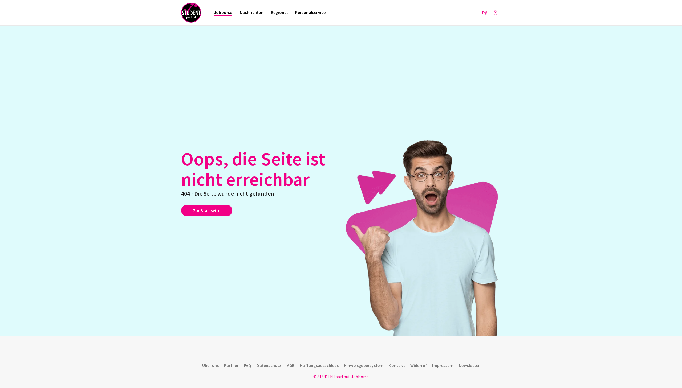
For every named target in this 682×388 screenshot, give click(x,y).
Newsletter (469, 365)
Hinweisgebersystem (364, 365)
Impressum (442, 365)
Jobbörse (223, 12)
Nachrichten (251, 12)
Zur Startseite (206, 210)
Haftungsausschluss (319, 365)
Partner (231, 365)
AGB (291, 365)
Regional (279, 12)
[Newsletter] (485, 12)
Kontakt (397, 365)
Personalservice (310, 12)
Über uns (210, 365)
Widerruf (418, 365)
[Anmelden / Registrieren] (495, 12)
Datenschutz (269, 365)
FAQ (247, 365)
